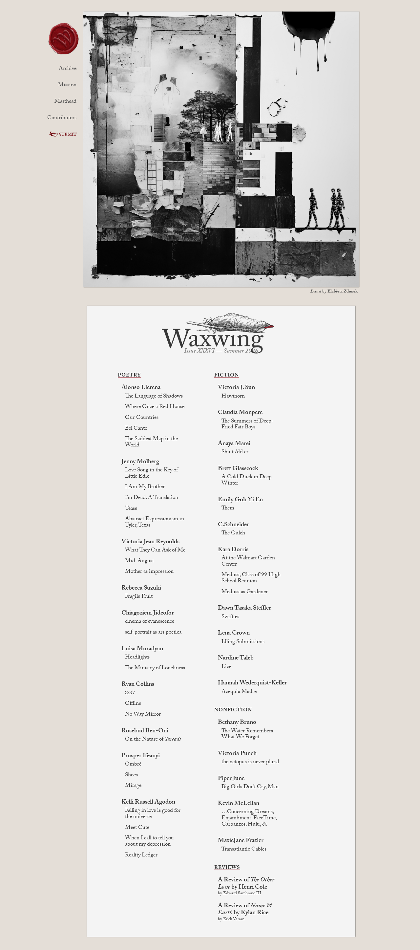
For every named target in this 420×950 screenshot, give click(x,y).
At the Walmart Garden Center (248, 562)
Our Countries (141, 418)
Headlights (137, 658)
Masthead (65, 102)
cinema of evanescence (149, 622)
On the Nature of (153, 740)
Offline (133, 704)
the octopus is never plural (250, 763)
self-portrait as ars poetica (153, 633)
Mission (67, 85)
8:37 (130, 694)
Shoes (131, 776)
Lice (226, 667)
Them (227, 509)
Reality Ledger (141, 856)
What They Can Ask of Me (155, 551)
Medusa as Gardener (244, 593)
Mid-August (139, 562)
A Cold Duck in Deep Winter (246, 481)
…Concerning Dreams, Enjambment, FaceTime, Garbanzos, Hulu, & (249, 819)
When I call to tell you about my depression (149, 842)
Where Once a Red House (154, 407)
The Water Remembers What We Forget (247, 735)
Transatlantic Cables (243, 850)
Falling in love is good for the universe (152, 814)
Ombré (133, 765)
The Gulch (233, 534)
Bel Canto (136, 429)
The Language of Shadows (154, 397)
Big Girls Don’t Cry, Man (250, 788)
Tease (131, 509)
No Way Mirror (143, 715)
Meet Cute (137, 828)
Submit (67, 135)
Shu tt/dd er (234, 453)
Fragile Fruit (139, 597)
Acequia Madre (239, 692)
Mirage (133, 786)
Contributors (61, 118)
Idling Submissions (242, 642)
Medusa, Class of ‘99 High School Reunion (251, 578)
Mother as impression (149, 572)
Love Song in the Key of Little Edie (151, 474)
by (334, 291)
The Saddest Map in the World (151, 443)
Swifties (230, 618)
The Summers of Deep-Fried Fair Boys (247, 425)
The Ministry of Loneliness (155, 669)
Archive (67, 69)
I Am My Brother (145, 488)
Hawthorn (233, 397)
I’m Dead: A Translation (151, 498)
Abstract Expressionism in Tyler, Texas (154, 523)
